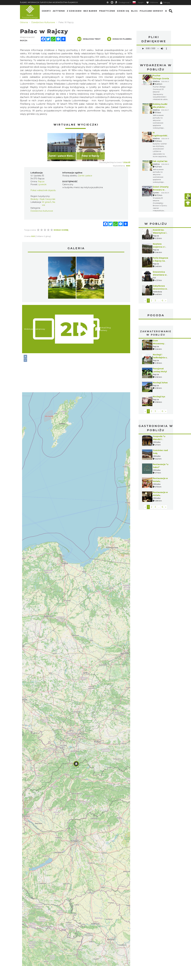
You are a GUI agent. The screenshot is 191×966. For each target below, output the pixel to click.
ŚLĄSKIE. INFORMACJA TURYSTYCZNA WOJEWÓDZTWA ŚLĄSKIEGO (49, 2)
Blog (134, 11)
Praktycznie (107, 11)
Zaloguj (166, 2)
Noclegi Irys (159, 396)
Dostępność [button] (124, 2)
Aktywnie (59, 11)
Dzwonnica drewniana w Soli (160, 275)
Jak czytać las (160, 161)
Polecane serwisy (151, 11)
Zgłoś (126, 162)
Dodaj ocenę (61, 230)
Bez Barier (90, 11)
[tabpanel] (61, 147)
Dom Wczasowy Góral (158, 343)
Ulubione (153, 2)
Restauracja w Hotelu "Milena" (160, 481)
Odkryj (46, 11)
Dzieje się (123, 11)
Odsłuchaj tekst (92, 39)
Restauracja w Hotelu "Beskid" (160, 495)
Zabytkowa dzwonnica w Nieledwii (160, 289)
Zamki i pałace (85, 175)
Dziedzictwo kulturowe (41, 211)
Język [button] (140, 2)
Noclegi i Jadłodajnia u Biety (160, 357)
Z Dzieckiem (74, 11)
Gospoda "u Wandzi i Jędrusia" (159, 439)
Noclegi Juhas (160, 382)
